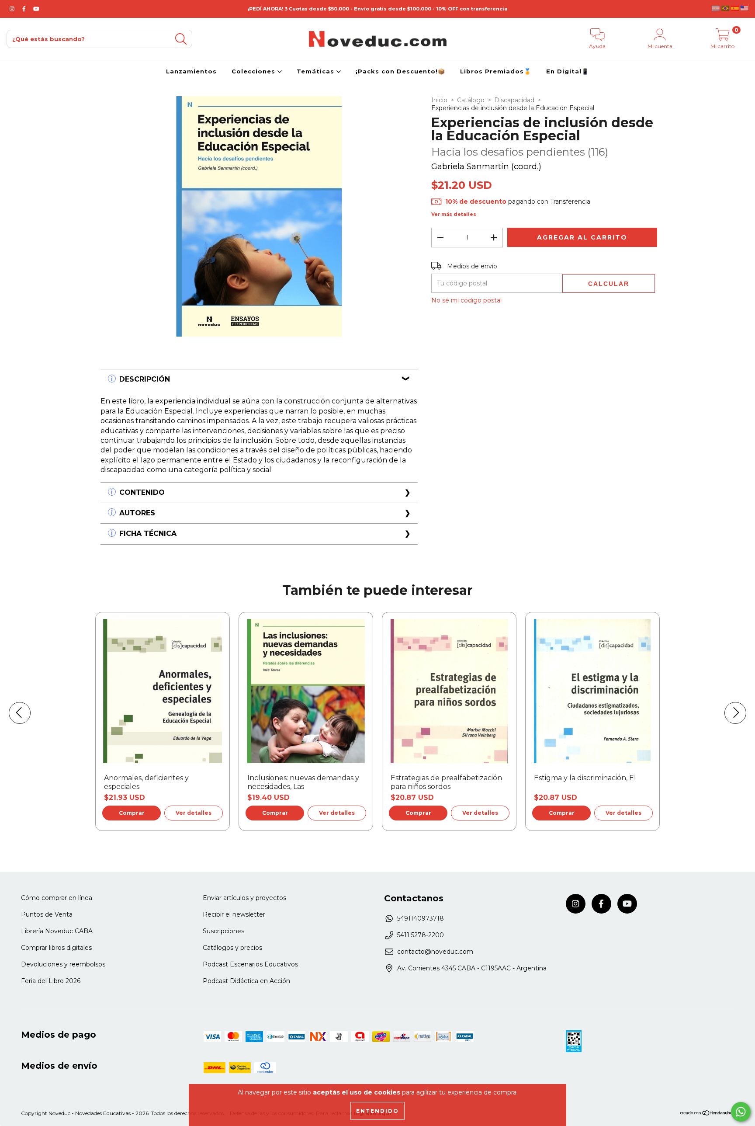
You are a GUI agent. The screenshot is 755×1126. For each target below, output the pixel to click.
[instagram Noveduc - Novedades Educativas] (13, 9)
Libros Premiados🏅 (495, 71)
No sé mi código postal (466, 300)
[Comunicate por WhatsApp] (741, 1112)
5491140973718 (420, 918)
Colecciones (254, 71)
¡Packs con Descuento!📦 (400, 71)
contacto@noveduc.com (435, 952)
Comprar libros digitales (56, 948)
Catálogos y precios (232, 948)
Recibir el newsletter (234, 914)
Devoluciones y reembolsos (63, 964)
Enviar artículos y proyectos (244, 898)
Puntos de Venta (47, 914)
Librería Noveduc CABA (57, 931)
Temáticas (316, 71)
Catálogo (471, 100)
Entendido (377, 1111)
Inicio (439, 100)
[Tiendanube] (706, 1114)
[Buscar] (181, 39)
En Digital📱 (567, 71)
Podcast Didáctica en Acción (246, 981)
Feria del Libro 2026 (50, 981)
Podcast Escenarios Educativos (250, 964)
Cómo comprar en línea (56, 898)
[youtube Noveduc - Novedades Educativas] (36, 9)
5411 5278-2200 (420, 935)
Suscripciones (223, 931)
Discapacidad (514, 100)
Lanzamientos (191, 71)
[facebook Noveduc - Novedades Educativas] (25, 9)
